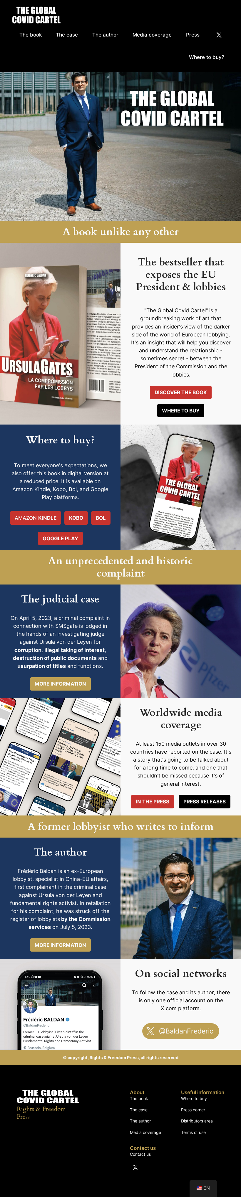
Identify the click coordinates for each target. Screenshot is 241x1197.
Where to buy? (206, 57)
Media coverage (152, 35)
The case (67, 35)
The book (30, 35)
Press (193, 35)
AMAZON (35, 518)
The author (105, 35)
